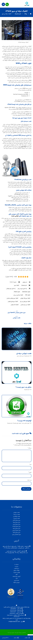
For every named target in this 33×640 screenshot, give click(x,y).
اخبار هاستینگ (24, 285)
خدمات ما (16, 564)
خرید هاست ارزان (20, 356)
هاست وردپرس (16, 518)
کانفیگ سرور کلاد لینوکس (25, 298)
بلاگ (16, 578)
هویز (16, 574)
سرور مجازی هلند (16, 522)
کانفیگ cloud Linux (26, 292)
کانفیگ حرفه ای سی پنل (18, 295)
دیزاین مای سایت (11, 632)
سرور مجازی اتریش (17, 530)
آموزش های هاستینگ (17, 423)
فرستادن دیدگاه (26, 489)
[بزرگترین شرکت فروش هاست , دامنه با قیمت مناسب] (26, 4)
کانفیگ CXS (27, 295)
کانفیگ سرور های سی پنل (25, 301)
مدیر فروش (25, 282)
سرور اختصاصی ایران (16, 534)
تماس (16, 270)
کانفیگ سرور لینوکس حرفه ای (12, 298)
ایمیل (29, 472)
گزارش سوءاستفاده (16, 576)
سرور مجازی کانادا (16, 532)
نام (30, 464)
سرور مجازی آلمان (16, 520)
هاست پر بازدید (16, 514)
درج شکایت (16, 568)
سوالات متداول (16, 570)
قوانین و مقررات (16, 572)
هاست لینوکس (16, 512)
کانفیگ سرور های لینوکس (13, 301)
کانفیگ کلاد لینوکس (14, 304)
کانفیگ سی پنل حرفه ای (25, 304)
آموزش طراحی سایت (26, 423)
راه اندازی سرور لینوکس (10, 288)
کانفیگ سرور (16, 285)
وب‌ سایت (29, 480)
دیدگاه (29, 448)
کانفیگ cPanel (17, 292)
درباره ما (16, 566)
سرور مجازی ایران (16, 524)
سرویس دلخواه (16, 582)
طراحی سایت (15, 216)
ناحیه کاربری (16, 580)
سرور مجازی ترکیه (16, 528)
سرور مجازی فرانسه (16, 526)
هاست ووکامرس (16, 516)
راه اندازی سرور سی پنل (22, 288)
